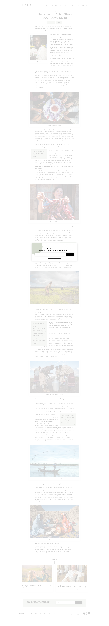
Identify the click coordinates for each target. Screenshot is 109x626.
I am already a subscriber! (54, 258)
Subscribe (70, 254)
